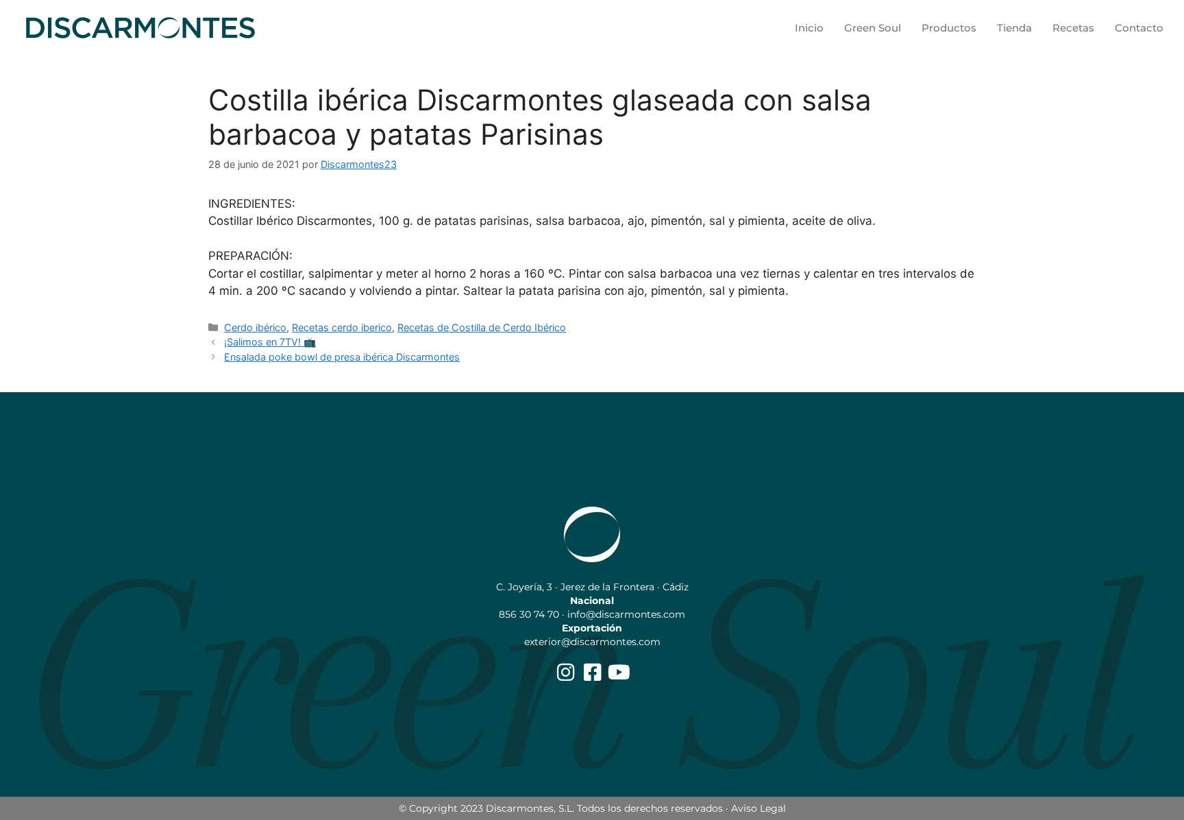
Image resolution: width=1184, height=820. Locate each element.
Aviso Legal (758, 808)
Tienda (1014, 27)
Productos (949, 27)
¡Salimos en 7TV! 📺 (270, 342)
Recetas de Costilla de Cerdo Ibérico (481, 327)
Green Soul (872, 27)
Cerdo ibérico (255, 327)
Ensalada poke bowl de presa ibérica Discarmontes (342, 357)
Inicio (809, 27)
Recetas (1073, 27)
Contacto (1139, 27)
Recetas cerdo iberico (342, 327)
